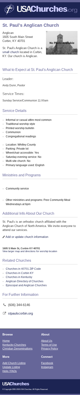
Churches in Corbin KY (20, 273)
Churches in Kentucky (19, 277)
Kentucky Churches (14, 344)
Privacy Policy (49, 348)
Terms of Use (49, 344)
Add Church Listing (14, 363)
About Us (46, 340)
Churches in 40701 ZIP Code (23, 268)
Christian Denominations (17, 348)
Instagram (47, 367)
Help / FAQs (9, 371)
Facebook (47, 363)
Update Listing (11, 367)
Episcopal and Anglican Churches (26, 285)
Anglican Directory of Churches (24, 281)
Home (6, 340)
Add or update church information (27, 237)
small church (10, 52)
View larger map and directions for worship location (29, 251)
